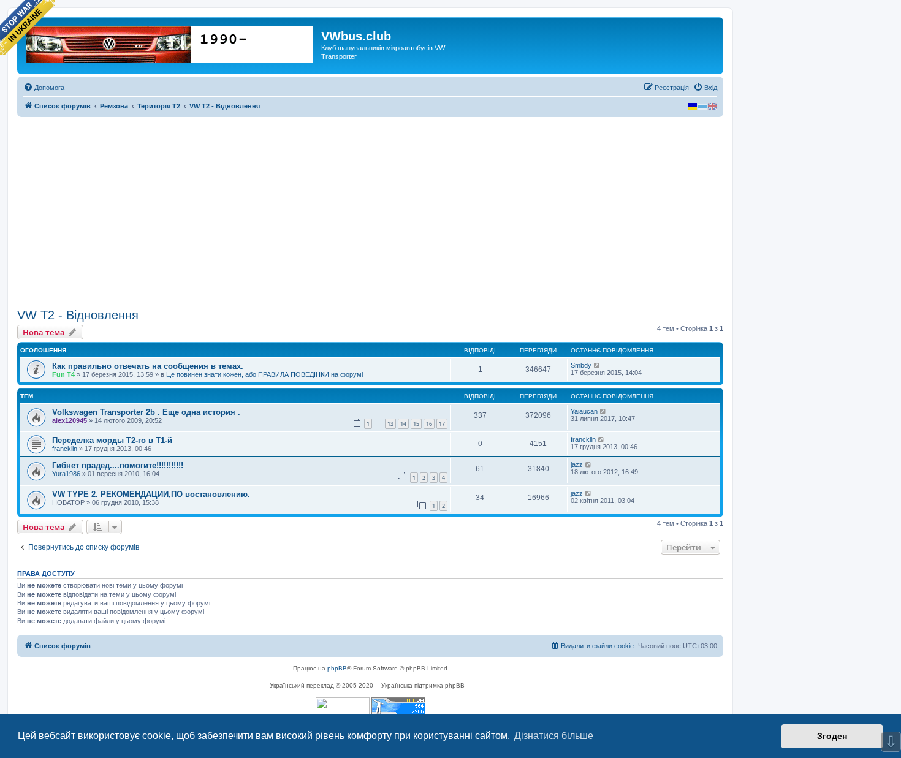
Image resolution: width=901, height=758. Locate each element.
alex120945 (69, 420)
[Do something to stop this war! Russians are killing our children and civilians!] (27, 27)
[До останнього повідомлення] (597, 365)
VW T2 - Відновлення (78, 315)
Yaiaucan (584, 411)
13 (390, 424)
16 (429, 424)
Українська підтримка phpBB (423, 685)
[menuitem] (43, 87)
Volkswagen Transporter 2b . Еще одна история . (146, 412)
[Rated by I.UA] (343, 706)
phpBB (337, 668)
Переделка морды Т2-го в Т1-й (112, 440)
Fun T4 (63, 374)
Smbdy (581, 365)
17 (442, 424)
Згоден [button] (832, 736)
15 (416, 424)
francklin (64, 448)
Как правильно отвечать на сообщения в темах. (147, 366)
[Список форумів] (170, 42)
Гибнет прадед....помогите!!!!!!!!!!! (117, 465)
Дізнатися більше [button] (553, 735)
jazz (577, 464)
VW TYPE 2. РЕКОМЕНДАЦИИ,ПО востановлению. (151, 494)
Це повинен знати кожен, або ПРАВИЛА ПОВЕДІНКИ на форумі (264, 374)
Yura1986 (66, 473)
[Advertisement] (370, 212)
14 (403, 424)
